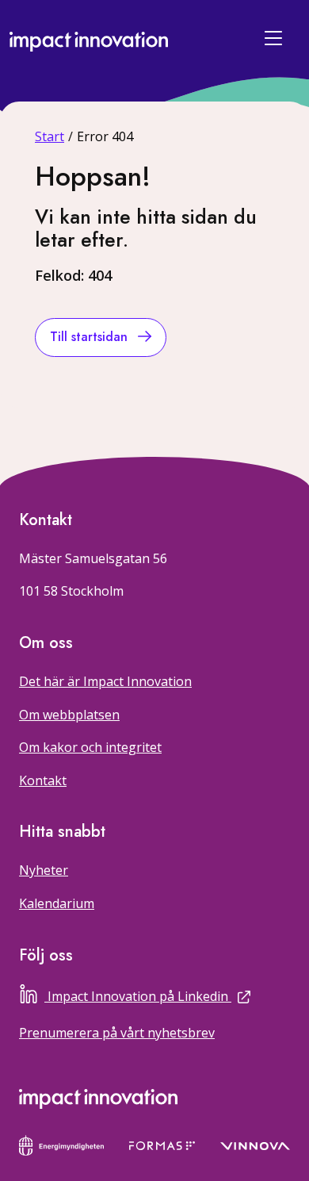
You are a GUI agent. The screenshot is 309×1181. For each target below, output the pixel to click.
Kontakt (43, 780)
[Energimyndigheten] (61, 1143)
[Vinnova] (255, 1144)
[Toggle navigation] (275, 38)
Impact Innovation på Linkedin (169, 994)
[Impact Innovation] (89, 37)
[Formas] (162, 1144)
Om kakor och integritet (90, 747)
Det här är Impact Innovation (105, 681)
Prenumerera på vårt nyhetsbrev (117, 1032)
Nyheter (43, 870)
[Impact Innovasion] (98, 1098)
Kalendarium (56, 903)
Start (49, 136)
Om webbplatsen (69, 714)
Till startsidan (91, 337)
